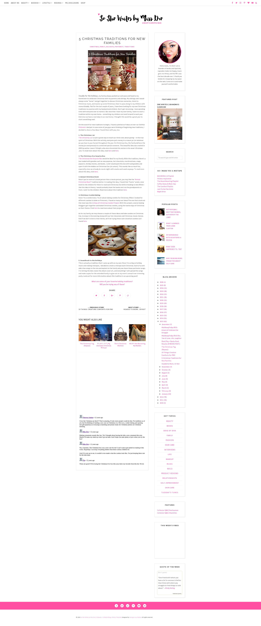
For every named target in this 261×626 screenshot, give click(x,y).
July (163, 376)
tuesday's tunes (169, 492)
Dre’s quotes (162, 572)
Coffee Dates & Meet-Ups (166, 184)
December (166, 324)
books (170, 426)
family (102, 47)
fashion (170, 440)
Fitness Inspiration (164, 179)
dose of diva (170, 431)
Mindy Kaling (170, 588)
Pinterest (82, 127)
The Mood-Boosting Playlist (167, 181)
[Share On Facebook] (104, 295)
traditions (129, 47)
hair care (169, 445)
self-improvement (170, 483)
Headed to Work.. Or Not (171, 364)
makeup (169, 459)
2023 (162, 291)
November (166, 367)
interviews (169, 450)
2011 (162, 400)
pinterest (119, 47)
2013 (162, 321)
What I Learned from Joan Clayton (172, 225)
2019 (162, 303)
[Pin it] (120, 295)
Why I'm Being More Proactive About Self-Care (174, 260)
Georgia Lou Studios (135, 617)
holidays (110, 47)
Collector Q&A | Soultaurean (167, 510)
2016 (162, 312)
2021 (162, 297)
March (164, 388)
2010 (162, 403)
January (165, 394)
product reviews (169, 473)
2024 (162, 288)
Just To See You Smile (165, 189)
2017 (162, 309)
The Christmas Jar (85, 138)
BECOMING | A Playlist (165, 176)
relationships (170, 478)
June (164, 379)
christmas (94, 47)
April (164, 385)
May (163, 382)
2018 (162, 306)
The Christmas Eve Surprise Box (90, 159)
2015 (162, 315)
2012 (162, 397)
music (170, 464)
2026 (162, 282)
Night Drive (161, 192)
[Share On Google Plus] (112, 295)
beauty (169, 421)
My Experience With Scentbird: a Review (173, 237)
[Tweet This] (96, 295)
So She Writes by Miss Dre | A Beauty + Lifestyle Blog (96, 617)
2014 (162, 318)
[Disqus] (112, 383)
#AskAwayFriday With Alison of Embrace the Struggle (170, 330)
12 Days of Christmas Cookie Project (105, 203)
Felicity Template (117, 617)
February (165, 391)
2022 (162, 294)
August (164, 373)
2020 (162, 300)
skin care (169, 488)
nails (170, 469)
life (170, 454)
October (165, 370)
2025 (162, 285)
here (110, 151)
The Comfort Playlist (165, 186)
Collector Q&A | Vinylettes (167, 513)
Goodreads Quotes (177, 593)
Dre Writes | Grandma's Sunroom (168, 106)
